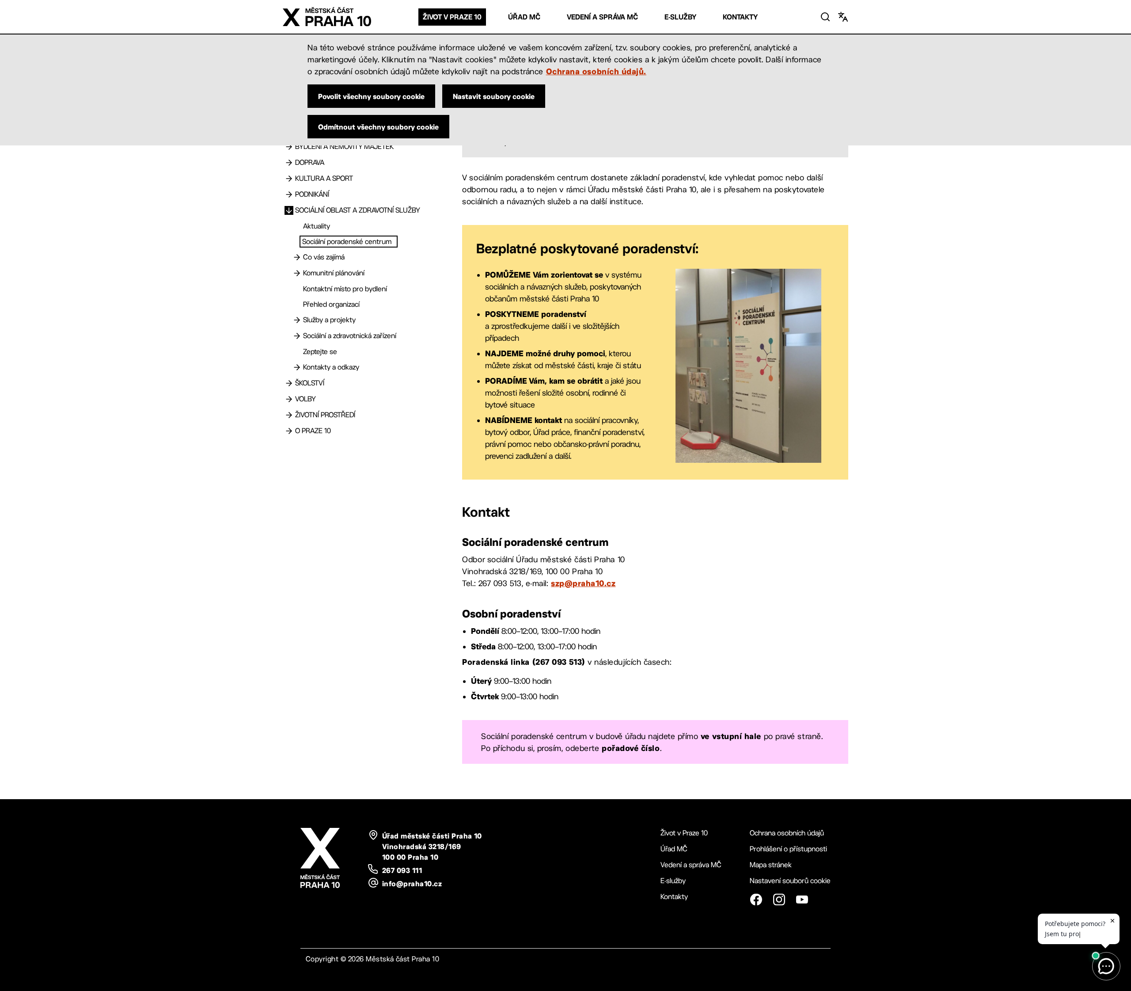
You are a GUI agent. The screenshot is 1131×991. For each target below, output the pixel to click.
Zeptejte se (320, 351)
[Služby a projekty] (296, 320)
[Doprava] (289, 162)
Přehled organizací (331, 304)
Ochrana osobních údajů (787, 833)
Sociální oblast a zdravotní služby (357, 210)
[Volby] (289, 399)
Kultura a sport (324, 178)
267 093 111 (402, 870)
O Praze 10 (313, 431)
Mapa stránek (771, 865)
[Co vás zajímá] (296, 257)
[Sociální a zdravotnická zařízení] (296, 336)
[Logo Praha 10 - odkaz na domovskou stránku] (327, 17)
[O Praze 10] (289, 431)
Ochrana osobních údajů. (596, 71)
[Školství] (289, 383)
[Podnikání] (289, 194)
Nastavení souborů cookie (790, 881)
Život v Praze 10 (452, 17)
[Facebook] (756, 899)
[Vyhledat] (825, 16)
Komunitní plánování (333, 273)
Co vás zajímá (324, 257)
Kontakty (740, 17)
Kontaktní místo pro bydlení (345, 289)
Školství (309, 383)
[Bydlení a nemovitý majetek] (289, 146)
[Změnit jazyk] (843, 16)
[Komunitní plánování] (296, 273)
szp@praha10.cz (583, 583)
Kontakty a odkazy (331, 367)
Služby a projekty (329, 320)
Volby (305, 399)
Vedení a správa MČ (602, 17)
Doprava (309, 162)
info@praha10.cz (412, 884)
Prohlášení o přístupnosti (788, 849)
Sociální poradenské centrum (346, 241)
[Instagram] (779, 899)
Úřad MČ (524, 17)
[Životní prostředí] (289, 415)
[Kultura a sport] (289, 178)
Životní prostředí (325, 415)
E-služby (680, 17)
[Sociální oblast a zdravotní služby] (289, 210)
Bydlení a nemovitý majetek (344, 146)
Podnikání (312, 194)
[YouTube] (802, 899)
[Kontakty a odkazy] (296, 367)
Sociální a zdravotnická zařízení (349, 336)
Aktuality (316, 226)
